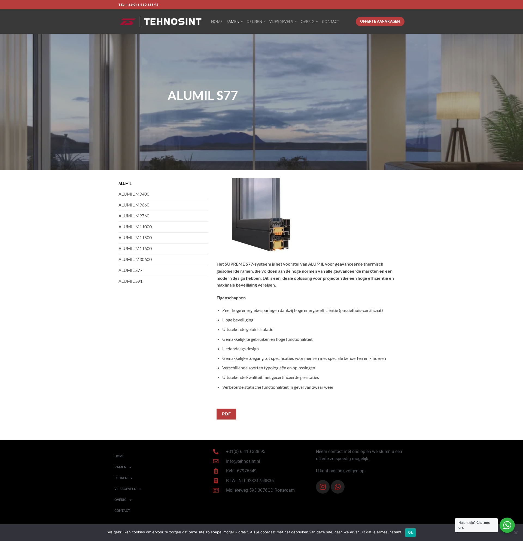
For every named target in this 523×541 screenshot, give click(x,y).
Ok (410, 532)
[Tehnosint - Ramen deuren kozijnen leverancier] (160, 22)
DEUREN (254, 21)
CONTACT (330, 21)
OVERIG (308, 21)
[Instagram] (323, 487)
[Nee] (515, 534)
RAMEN (232, 21)
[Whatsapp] (338, 487)
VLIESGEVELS (281, 21)
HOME (217, 21)
